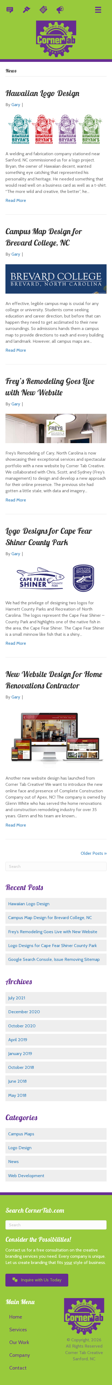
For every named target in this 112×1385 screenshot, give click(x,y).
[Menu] (98, 9)
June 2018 (17, 1081)
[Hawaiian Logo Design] (56, 128)
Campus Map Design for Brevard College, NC (50, 917)
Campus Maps (21, 1133)
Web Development (26, 1175)
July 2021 (16, 997)
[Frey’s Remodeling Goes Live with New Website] (56, 428)
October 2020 (22, 1025)
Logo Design (20, 1147)
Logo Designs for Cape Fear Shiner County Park (52, 945)
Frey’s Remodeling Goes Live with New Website (52, 931)
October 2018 (21, 1067)
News (13, 1161)
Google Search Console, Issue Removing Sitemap (54, 959)
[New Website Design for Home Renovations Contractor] (56, 737)
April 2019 (17, 1039)
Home (15, 1317)
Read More (15, 200)
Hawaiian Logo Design (42, 93)
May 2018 (17, 1095)
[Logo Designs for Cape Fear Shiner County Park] (56, 577)
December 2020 (24, 1011)
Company (19, 1355)
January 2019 (20, 1053)
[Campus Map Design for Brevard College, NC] (56, 278)
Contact (18, 1368)
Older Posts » (94, 853)
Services (18, 1330)
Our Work (19, 1342)
